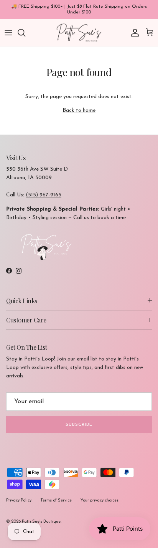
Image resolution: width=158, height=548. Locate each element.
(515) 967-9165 (43, 195)
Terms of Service (56, 500)
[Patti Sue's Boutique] (79, 32)
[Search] (25, 32)
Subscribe (79, 424)
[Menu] (8, 32)
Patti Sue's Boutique (41, 522)
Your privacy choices (99, 500)
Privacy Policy (18, 500)
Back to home (79, 110)
